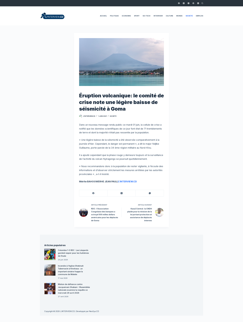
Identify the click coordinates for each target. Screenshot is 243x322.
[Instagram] (188, 3)
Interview (158, 16)
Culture (169, 16)
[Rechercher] (202, 3)
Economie (126, 16)
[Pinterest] (193, 3)
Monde (179, 16)
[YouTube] (198, 3)
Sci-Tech (146, 16)
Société (189, 16)
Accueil (103, 16)
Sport (136, 16)
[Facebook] (179, 3)
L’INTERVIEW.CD (127, 181)
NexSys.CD (94, 311)
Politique (114, 16)
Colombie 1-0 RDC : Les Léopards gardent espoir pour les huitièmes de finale (73, 253)
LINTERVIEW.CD (67, 311)
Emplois (199, 16)
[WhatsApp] (150, 193)
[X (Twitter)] (184, 3)
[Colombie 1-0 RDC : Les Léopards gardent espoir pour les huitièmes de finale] (49, 254)
